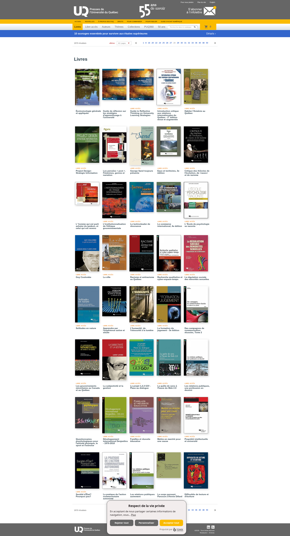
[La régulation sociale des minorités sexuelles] (196, 252)
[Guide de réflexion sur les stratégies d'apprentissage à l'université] (114, 83)
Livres (77, 27)
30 (182, 43)
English (212, 2)
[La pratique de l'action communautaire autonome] (114, 469)
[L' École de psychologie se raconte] (196, 199)
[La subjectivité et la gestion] (114, 358)
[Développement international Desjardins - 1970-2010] (114, 414)
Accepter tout (171, 522)
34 (193, 43)
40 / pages (122, 43)
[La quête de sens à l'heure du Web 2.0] (169, 356)
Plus (133, 515)
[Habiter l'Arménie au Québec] (196, 85)
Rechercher (195, 27)
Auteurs (106, 27)
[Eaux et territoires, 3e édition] (169, 140)
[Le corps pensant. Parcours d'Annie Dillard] (169, 464)
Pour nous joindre (187, 2)
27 (171, 43)
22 (156, 43)
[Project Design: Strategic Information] (87, 143)
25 (164, 43)
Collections (134, 27)
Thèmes (119, 27)
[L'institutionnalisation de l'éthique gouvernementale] (114, 199)
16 (149, 43)
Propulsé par (166, 529)
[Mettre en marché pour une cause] (169, 414)
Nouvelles (89, 21)
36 (196, 43)
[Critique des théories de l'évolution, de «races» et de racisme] (196, 143)
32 (189, 43)
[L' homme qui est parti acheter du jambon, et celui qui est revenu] (87, 192)
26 (167, 43)
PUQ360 (149, 27)
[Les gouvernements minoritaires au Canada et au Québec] (87, 356)
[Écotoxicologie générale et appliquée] (87, 86)
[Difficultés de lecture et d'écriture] (196, 469)
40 (200, 43)
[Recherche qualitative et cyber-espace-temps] (169, 252)
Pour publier (151, 21)
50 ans (161, 27)
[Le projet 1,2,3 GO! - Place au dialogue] (142, 356)
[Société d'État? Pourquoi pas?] (87, 469)
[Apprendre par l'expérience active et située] (114, 300)
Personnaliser (146, 522)
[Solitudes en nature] (87, 303)
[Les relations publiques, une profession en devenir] (196, 356)
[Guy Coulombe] (87, 252)
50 (207, 43)
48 (203, 43)
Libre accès (91, 27)
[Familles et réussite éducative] (142, 414)
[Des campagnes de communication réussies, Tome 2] (196, 303)
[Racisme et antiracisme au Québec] (142, 252)
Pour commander (134, 21)
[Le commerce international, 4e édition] (169, 196)
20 (153, 43)
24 (160, 43)
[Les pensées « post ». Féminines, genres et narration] (114, 143)
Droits (120, 21)
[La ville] (114, 251)
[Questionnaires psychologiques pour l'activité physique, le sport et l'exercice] (87, 411)
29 (178, 43)
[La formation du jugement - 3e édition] (169, 303)
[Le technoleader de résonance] (142, 196)
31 (185, 43)
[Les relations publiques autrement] (142, 469)
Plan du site (201, 2)
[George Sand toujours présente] (142, 144)
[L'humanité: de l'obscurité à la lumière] (142, 303)
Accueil (78, 21)
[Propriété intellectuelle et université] (196, 414)
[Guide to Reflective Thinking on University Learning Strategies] (142, 83)
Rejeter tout (122, 522)
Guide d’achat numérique (171, 21)
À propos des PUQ (106, 21)
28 (174, 43)
